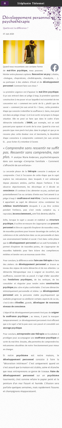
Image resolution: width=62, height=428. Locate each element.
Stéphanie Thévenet (31, 3)
